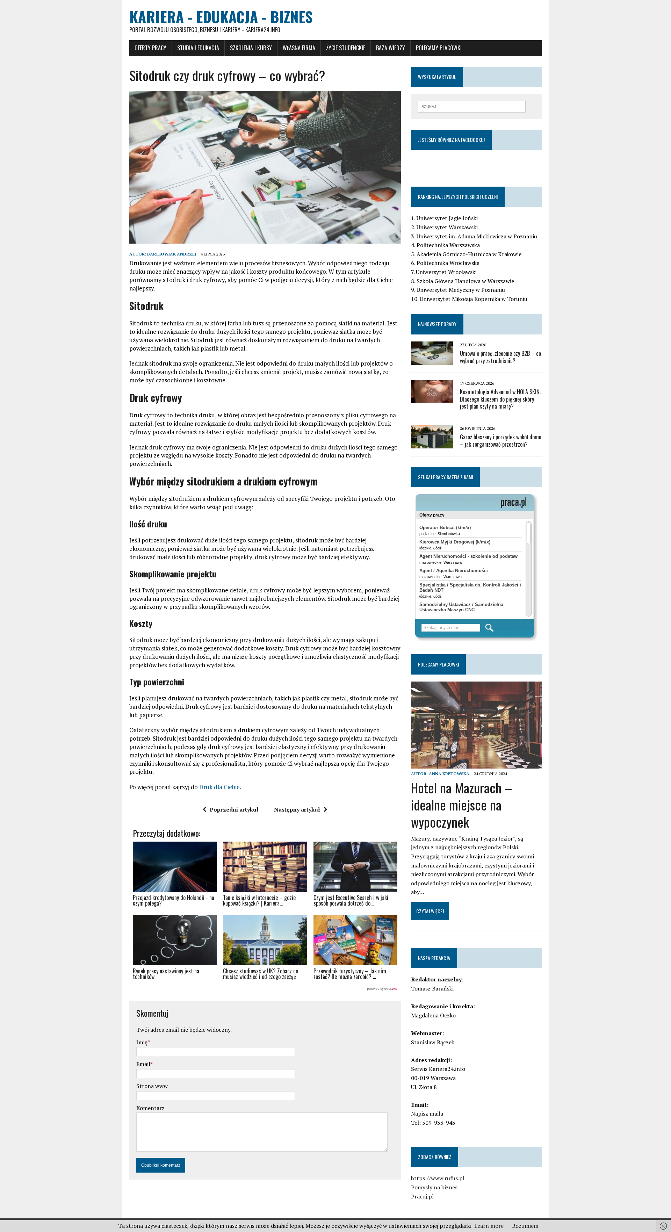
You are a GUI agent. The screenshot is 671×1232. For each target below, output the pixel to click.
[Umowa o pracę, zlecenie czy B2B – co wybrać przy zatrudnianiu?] (432, 360)
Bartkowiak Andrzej (171, 254)
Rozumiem (525, 1226)
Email (143, 1064)
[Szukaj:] (472, 106)
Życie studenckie (345, 48)
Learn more (489, 1226)
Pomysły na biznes (434, 1187)
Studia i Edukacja (198, 48)
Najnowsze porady (437, 323)
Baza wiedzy (390, 48)
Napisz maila (427, 1113)
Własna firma (299, 48)
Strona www (152, 1086)
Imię (141, 1042)
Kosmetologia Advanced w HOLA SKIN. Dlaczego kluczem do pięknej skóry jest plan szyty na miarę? (500, 399)
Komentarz (150, 1108)
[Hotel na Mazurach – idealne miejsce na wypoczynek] (476, 764)
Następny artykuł (297, 809)
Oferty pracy (150, 48)
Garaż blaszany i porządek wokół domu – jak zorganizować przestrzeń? (500, 440)
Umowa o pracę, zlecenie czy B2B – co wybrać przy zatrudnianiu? (500, 357)
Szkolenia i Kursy (251, 48)
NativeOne (265, 989)
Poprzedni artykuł (234, 809)
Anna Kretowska (449, 773)
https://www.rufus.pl (437, 1178)
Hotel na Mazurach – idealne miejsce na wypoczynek (461, 805)
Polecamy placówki (439, 48)
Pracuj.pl (422, 1196)
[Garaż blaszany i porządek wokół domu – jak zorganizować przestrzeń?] (432, 444)
